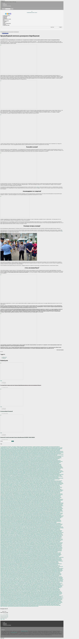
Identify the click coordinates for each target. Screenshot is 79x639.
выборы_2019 (4, 357)
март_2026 (50, 517)
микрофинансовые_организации (50, 520)
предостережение (11, 555)
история (61, 503)
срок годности (8, 578)
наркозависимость (14, 529)
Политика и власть (6, 15)
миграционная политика (27, 520)
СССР (12, 578)
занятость (32, 499)
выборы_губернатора (3, 476)
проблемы (20, 558)
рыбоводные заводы (3, 568)
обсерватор (39, 536)
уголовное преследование (28, 586)
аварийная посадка (31, 448)
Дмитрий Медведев (34, 491)
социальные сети (42, 576)
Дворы (18, 485)
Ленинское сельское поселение (47, 513)
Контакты (5, 5)
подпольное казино (8, 550)
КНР (18, 507)
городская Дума (56, 480)
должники (51, 492)
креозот (21, 511)
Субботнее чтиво (6, 25)
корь (17, 510)
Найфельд (6, 528)
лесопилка (12, 514)
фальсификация (42, 591)
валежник (12, 466)
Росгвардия (12, 566)
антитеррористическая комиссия (18, 455)
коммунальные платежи (16, 508)
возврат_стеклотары (59, 471)
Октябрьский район (38, 538)
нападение (2, 529)
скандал (54, 571)
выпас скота (48, 476)
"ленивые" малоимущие (36, 446)
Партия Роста (59, 544)
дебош (21, 485)
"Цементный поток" (3, 447)
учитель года (12, 591)
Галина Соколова (55, 477)
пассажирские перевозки (15, 545)
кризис (27, 511)
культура (17, 512)
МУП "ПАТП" (30, 526)
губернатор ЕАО (21, 483)
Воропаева (59, 472)
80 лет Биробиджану (43, 447)
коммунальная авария (8, 508)
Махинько (27, 518)
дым (5, 494)
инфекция (5, 503)
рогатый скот (29, 565)
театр (44, 581)
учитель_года (22, 591)
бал (37, 457)
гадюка (38, 477)
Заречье (58, 499)
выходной (13, 477)
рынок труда (9, 568)
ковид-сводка (23, 507)
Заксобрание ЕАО (12, 499)
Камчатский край (11, 505)
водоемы (3, 471)
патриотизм (34, 545)
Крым (37, 511)
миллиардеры (58, 520)
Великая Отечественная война (23, 467)
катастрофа (40, 505)
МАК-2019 (22, 516)
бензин (29, 459)
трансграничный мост (44, 583)
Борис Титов (47, 464)
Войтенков (18, 472)
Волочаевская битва (38, 472)
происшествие (25, 559)
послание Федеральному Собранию (22, 553)
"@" (1, 446)
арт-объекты (27, 456)
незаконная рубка (58, 531)
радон (54, 561)
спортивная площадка (32, 577)
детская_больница (60, 489)
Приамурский (31, 556)
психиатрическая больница (34, 560)
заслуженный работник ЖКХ (8, 500)
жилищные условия (12, 497)
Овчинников (2, 538)
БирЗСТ (45, 460)
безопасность (7, 459)
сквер (57, 571)
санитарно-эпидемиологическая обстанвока (18, 569)
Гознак (12, 480)
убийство (53, 585)
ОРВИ (34, 540)
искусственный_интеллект (42, 503)
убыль (61, 585)
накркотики (13, 528)
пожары (17, 551)
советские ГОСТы (42, 574)
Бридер (59, 464)
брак (54, 464)
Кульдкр (11, 512)
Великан (60, 466)
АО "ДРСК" (39, 455)
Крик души (30, 511)
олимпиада (47, 538)
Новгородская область (26, 534)
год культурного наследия (32, 479)
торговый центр (13, 583)
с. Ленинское (16, 568)
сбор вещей (46, 569)
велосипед (38, 467)
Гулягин (27, 483)
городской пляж (17, 481)
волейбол (24, 472)
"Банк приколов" (4, 446)
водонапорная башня (28, 471)
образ (1, 536)
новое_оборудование (54, 534)
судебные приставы (31, 580)
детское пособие (45, 490)
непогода (22, 532)
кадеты (29, 504)
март (47, 517)
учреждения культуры (31, 591)
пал (39, 543)
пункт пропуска (6, 561)
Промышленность (59, 559)
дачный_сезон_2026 (58, 484)
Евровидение (45, 494)
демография (15, 486)
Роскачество (16, 566)
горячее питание (32, 481)
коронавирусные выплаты (53, 509)
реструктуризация (49, 564)
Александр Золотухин (25, 452)
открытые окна (54, 541)
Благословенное (3, 463)
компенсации (29, 508)
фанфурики (9, 592)
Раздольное (13, 562)
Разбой (56, 561)
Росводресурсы (7, 566)
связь (9, 570)
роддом (32, 565)
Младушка (32, 523)
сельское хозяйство (46, 570)
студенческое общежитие (25, 579)
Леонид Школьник (56, 513)
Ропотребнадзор (57, 565)
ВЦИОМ (20, 475)
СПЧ (54, 577)
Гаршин (4, 478)
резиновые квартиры (3, 564)
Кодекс (27, 507)
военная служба (40, 471)
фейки (30, 593)
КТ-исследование (52, 511)
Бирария (42, 460)
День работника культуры (49, 488)
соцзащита (38, 575)
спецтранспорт (13, 577)
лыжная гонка (26, 515)
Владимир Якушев (32, 470)
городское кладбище (6, 481)
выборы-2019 (27, 476)
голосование (27, 480)
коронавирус (47, 509)
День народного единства (49, 487)
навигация (37, 527)
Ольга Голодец (52, 538)
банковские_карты (3, 458)
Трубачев (49, 584)
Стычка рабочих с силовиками (35, 579)
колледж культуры (31, 507)
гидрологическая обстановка (54, 478)
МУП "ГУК (26, 526)
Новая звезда (20, 534)
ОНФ (35, 539)
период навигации (54, 547)
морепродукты (46, 524)
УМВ (50, 587)
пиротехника (5, 548)
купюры (42, 512)
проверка (26, 558)
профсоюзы (2, 560)
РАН (28, 562)
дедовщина (28, 485)
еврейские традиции (39, 494)
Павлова (31, 543)
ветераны (2, 468)
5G (28, 447)
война (10, 472)
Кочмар (41, 510)
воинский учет (6, 472)
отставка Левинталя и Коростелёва (43, 542)
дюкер (8, 494)
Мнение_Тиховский (57, 523)
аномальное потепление (18, 454)
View (1, 380)
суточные (52, 580)
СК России (37, 571)
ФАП (12, 592)
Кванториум (10, 506)
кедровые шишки (24, 506)
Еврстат (52, 494)
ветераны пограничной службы (9, 468)
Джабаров (49, 490)
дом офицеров (55, 492)
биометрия (34, 460)
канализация (16, 505)
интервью (53, 502)
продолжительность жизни (56, 558)
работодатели (30, 561)
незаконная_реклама (3, 532)
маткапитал (23, 518)
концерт (41, 509)
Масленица (56, 517)
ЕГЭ (54, 494)
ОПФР (31, 540)
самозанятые (50, 568)
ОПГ (51, 539)
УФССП (59, 590)
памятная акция (56, 543)
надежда (58, 527)
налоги (40, 528)
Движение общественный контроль (9, 485)
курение (47, 512)
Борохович (51, 464)
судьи (36, 580)
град (27, 482)
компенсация (43, 508)
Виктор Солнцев (37, 469)
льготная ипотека (31, 515)
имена (38, 501)
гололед (23, 480)
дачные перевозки (51, 484)
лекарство (25, 513)
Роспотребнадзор (34, 566)
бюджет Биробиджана (53, 465)
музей (30, 525)
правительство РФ (47, 554)
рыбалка (57, 567)
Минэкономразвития (3, 523)
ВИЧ (53, 469)
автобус (44, 449)
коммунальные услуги (23, 508)
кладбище (2, 507)
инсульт (49, 502)
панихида (11, 544)
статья (22, 578)
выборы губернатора (33, 475)
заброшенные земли (3, 498)
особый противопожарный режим (6, 541)
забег (48, 497)
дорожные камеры (36, 493)
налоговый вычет (57, 528)
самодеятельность (45, 568)
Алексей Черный (38, 453)
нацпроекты (6, 531)
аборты (26, 448)
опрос (25, 540)
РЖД (13, 565)
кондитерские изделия (59, 508)
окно (31, 538)
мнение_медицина (46, 523)
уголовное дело (21, 586)
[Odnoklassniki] (7, 13)
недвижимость (21, 531)
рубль (33, 567)
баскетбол (23, 458)
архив (48, 456)
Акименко (51, 451)
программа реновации (48, 558)
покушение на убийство (38, 551)
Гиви (37, 478)
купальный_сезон (38, 512)
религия (31, 564)
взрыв (45, 468)
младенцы (29, 523)
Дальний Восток (32, 484)
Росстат (61, 566)
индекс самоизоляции (7, 502)
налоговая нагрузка (44, 528)
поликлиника (51, 551)
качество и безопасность (53, 505)
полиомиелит (55, 551)
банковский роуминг (9, 458)
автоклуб (30, 450)
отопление (25, 542)
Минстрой (45, 522)
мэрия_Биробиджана (17, 527)
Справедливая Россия (44, 577)
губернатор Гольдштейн (14, 483)
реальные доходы (48, 562)
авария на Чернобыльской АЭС (9, 449)
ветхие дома (21, 468)
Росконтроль (25, 566)
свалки (1, 570)
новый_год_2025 (42, 535)
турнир (27, 585)
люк (53, 515)
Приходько (61, 557)
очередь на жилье (13, 543)
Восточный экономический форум (33, 473)
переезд (41, 547)
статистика (19, 578)
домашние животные (8, 493)
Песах (58, 547)
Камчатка (7, 505)
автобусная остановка (50, 449)
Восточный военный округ (22, 473)
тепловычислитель (21, 582)
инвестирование (48, 501)
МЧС (62, 526)
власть (36, 470)
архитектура (51, 456)
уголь (52, 586)
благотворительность (37, 463)
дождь (8, 492)
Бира (37, 460)
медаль (33, 518)
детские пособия (14, 490)
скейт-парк (7, 572)
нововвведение (32, 534)
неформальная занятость (21, 533)
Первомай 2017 (29, 547)
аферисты (18, 457)
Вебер (58, 466)
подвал (48, 549)
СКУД (44, 572)
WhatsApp (16, 448)
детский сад (34, 490)
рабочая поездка (42, 561)
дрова (60, 493)
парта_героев (48, 544)
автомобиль (38, 450)
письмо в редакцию (10, 548)
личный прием (45, 514)
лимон (31, 514)
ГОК (14, 480)
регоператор (38, 563)
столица (41, 578)
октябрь (33, 538)
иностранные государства (38, 502)
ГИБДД (34, 478)
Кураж (44, 512)
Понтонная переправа (33, 552)
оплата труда (60, 539)
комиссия (53, 507)
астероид (55, 456)
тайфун (18, 581)
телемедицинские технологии (55, 581)
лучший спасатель (21, 515)
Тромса (40, 584)
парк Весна (41, 544)
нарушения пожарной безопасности (6, 530)
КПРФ (43, 510)
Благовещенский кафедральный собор (54, 462)
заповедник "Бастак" (42, 499)
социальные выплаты (28, 576)
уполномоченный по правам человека (48, 588)
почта (19, 554)
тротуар (42, 584)
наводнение (41, 527)
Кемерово (28, 506)
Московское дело (55, 524)
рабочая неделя (36, 561)
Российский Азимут (54, 566)
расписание (34, 562)
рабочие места (47, 561)
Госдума (48, 481)
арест (14, 456)
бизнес (16, 460)
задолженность (16, 498)
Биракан (39, 460)
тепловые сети (15, 582)
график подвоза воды (36, 482)
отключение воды (32, 541)
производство (20, 559)
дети (31, 489)
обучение (43, 536)
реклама (21, 564)
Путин (12, 561)
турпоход (29, 585)
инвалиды (43, 501)
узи (10, 587)
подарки (38, 549)
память (8, 544)
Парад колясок (21, 544)
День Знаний (13, 487)
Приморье (9, 557)
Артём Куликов (40, 456)
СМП (59, 573)
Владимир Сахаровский (25, 470)
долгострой (40, 492)
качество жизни (46, 505)
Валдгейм (2, 466)
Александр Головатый (17, 452)
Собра (19, 574)
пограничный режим (34, 549)
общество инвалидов (33, 537)
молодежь (8, 524)
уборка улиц (57, 585)
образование (4, 536)
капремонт (27, 505)
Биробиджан (53, 460)
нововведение (38, 534)
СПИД (17, 577)
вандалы (48, 466)
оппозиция (8, 540)
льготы (46, 515)
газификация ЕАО (43, 477)
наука (32, 530)
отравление (32, 542)
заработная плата (54, 499)
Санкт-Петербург (28, 569)
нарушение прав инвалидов (46, 529)
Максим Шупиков (47, 516)
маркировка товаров (38, 517)
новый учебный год (30, 535)
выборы (23, 475)
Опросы (4, 24)
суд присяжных (25, 580)
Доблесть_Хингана (48, 491)
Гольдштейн (36, 480)
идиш (4, 501)
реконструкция (25, 564)
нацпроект (2, 531)
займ (20, 498)
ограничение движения (16, 538)
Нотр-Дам (61, 535)
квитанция (17, 506)
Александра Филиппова (11, 453)
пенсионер (27, 546)
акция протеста (60, 451)
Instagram (7, 448)
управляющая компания (56, 589)
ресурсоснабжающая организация (6, 565)
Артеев (31, 456)
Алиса (47, 453)
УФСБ (49, 590)
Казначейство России (47, 504)
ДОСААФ (47, 493)
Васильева (52, 466)
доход (53, 493)
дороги (20, 493)
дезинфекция (41, 485)
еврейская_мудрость (32, 494)
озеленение (28, 538)
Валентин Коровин (26, 466)
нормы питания (53, 535)
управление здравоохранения (26, 589)
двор (16, 485)
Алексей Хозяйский (31, 453)
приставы (47, 557)
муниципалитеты (52, 525)
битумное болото (35, 462)
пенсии (24, 546)
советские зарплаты (48, 574)
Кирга (44, 506)
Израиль (35, 501)
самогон (40, 568)
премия (14, 556)
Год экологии (52, 479)
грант (32, 482)
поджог (3, 550)
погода (18, 549)
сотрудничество (29, 575)
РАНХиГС (30, 562)
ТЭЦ (39, 585)
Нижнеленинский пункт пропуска (33, 533)
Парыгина (6, 545)
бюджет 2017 (46, 465)
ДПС (58, 493)
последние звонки (31, 553)
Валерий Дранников (40, 466)
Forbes (5, 448)
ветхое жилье (26, 468)
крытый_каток (44, 511)
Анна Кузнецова (11, 454)
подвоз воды (52, 549)
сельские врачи (28, 570)
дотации (50, 493)
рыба (55, 567)
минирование (33, 521)
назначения (2, 528)
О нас (4, 3)
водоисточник (7, 471)
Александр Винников (10, 452)
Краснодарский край (58, 510)
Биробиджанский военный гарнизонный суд (46, 461)
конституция (22, 509)
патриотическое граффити (40, 545)
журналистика (38, 497)
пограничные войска (27, 549)
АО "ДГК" (35, 455)
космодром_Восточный (30, 510)
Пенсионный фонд (10, 547)
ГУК (25, 483)
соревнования (19, 575)
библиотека (13, 460)
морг (43, 524)
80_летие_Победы (50, 447)
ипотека (17, 503)
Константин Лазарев (9, 509)
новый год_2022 (18, 535)
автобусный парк (18, 450)
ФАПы (14, 592)
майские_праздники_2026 (16, 516)
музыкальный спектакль (45, 525)
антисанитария (54, 454)
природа (12, 557)
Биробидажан (48, 460)
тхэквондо (37, 585)
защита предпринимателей (34, 500)
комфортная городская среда (50, 508)
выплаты (54, 476)
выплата (51, 476)
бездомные (38, 458)
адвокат (55, 450)
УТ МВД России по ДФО (23, 590)
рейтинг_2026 (17, 564)
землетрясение (52, 500)
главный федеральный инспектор (22, 479)
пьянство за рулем (23, 561)
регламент (34, 563)
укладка (32, 587)
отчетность (61, 542)
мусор (44, 526)
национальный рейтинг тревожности (51, 530)
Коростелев (2, 510)
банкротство (15, 458)
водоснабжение (35, 471)
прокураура (54, 559)
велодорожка (30, 467)
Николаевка (41, 533)
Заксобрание (7, 499)
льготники (36, 515)
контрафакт (31, 509)
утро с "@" (38, 590)
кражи (50, 510)
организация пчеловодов (39, 540)
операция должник (55, 539)
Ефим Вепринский (38, 495)
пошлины (30, 554)
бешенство (9, 460)
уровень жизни (11, 590)
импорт (40, 501)
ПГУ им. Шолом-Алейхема (55, 545)
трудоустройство (3, 585)
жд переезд (46, 495)
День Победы (29, 488)
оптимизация (28, 540)
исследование (57, 503)
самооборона (58, 568)
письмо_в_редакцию (17, 548)
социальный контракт (48, 576)
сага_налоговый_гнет (21, 568)
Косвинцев (20, 510)
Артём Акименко (35, 456)
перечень (49, 547)
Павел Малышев (27, 543)
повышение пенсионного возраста (11, 549)
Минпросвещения (40, 522)
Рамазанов (25, 562)
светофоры (4, 570)
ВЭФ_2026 (25, 477)
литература (34, 514)
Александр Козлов (32, 452)
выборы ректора (44, 475)
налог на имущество (23, 528)
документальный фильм (13, 492)
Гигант (39, 478)
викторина (42, 469)
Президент (41, 555)
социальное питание (21, 576)
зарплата (61, 499)
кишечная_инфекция (57, 506)
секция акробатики (22, 570)
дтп (1, 494)
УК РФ (24, 587)
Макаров (32, 516)
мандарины (18, 517)
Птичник (56, 560)
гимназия (10, 479)
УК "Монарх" (21, 587)
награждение (55, 527)
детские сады (19, 490)
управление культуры (35, 589)
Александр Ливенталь (46, 452)
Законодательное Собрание (39, 498)
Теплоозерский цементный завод (46, 582)
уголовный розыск (42, 586)
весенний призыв (55, 467)
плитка (41, 548)
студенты (19, 579)
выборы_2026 (58, 475)
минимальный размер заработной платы (24, 521)
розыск (53, 565)
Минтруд (52, 522)
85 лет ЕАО (56, 447)
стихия (39, 578)
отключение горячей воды (40, 541)
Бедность (34, 458)
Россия (59, 566)
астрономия (59, 456)
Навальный (34, 527)
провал (23, 558)
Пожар (42, 550)
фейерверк (25, 593)
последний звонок (37, 553)
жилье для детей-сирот (22, 497)
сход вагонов (60, 580)
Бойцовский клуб (17, 464)
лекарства (13, 513)
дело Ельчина (10, 486)
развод (9, 562)
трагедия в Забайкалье (37, 583)
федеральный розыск (16, 593)
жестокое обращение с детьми (23, 496)
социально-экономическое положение (11, 576)
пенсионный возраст (3, 547)
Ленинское (40, 513)
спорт (19, 577)
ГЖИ (32, 478)
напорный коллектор (7, 529)
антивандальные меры (35, 454)
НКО (12, 534)
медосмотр (15, 519)
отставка (35, 542)
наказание (10, 528)
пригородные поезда (3, 557)
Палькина (48, 543)
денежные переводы (24, 486)
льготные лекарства (41, 515)
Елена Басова (19, 495)
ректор (29, 564)
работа (27, 561)
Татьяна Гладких (34, 581)
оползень (4, 540)
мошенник (12, 525)
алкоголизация (51, 453)
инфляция (9, 503)
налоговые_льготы (51, 528)
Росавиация (2, 566)
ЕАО (10, 494)
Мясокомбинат (25, 527)
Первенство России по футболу (21, 547)
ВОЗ (55, 471)
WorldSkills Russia (22, 448)
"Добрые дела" (18, 446)
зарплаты (1, 500)
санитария (9, 569)
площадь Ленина (45, 548)
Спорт (4, 22)
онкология (26, 539)
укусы (38, 587)
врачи (48, 473)
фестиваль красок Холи (11, 594)
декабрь (44, 485)
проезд (9, 559)
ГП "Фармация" (21, 482)
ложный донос (2, 515)
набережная (30, 527)
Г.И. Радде (35, 477)
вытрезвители (8, 477)
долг (18, 492)
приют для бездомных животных (8, 558)
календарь (52, 504)
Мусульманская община (55, 526)
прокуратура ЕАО (44, 559)
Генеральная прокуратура (11, 478)
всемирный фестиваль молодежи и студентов (20, 474)
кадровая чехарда (33, 504)
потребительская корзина (9, 554)
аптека (57, 455)
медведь (40, 518)
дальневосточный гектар (25, 484)
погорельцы (21, 549)
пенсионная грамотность (41, 546)
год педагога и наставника (41, 479)
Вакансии (5, 4)
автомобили (34, 450)
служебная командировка (7, 573)
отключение (27, 541)
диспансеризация (7, 491)
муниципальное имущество (8, 526)
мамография (10, 517)
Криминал (34, 511)
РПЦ (22, 567)
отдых (24, 541)
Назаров (61, 527)
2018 (18, 447)
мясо (22, 527)
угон (53, 586)
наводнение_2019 (47, 527)
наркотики (39, 529)
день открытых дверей (58, 487)
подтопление (27, 550)
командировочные (45, 507)
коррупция (15, 510)
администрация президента (35, 451)
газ (40, 477)
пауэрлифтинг (47, 545)
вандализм (45, 466)
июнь (7, 504)
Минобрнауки (25, 522)
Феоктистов (49, 593)
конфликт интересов (36, 509)
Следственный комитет (52, 572)
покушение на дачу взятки (30, 551)
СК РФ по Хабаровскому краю (46, 571)
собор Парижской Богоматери (13, 574)
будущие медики (20, 465)
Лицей (37, 514)
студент (16, 579)
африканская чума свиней (24, 457)
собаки (6, 574)
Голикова (16, 480)
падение (36, 543)
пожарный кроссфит (58, 550)
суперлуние (46, 580)
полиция (18, 552)
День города (42, 486)
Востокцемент (15, 473)
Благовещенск (45, 462)
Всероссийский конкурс (4, 475)
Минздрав (15, 521)
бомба (38, 464)
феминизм (43, 593)
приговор (57, 556)
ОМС (9, 539)
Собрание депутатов (23, 574)
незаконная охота (52, 531)
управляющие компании (4, 590)
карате (34, 505)
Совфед (53, 574)
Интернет (56, 502)
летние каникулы (17, 514)
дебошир (24, 485)
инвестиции (53, 501)
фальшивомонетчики (3, 592)
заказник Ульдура (24, 498)
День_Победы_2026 (3, 489)
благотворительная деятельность (27, 463)
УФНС (47, 590)
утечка (28, 590)
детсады (33, 489)
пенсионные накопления (57, 546)
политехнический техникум (4, 552)
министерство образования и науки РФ (42, 521)
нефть (27, 533)
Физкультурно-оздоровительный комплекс (46, 594)
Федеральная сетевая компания (51, 592)
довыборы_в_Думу (3, 492)
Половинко (21, 552)
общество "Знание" (26, 537)
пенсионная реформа (49, 546)
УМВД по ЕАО (55, 587)
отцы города (51, 542)
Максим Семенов (42, 516)
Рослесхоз (29, 566)
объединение (49, 537)
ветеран (61, 467)
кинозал (31, 506)
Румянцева (47, 567)
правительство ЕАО (41, 554)
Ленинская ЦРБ (30, 513)
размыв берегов (18, 562)
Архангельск (45, 456)
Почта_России (26, 554)
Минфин (55, 522)
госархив (43, 481)
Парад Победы (27, 544)
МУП (14, 526)
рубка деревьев (27, 567)
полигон (47, 551)
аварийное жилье (37, 448)
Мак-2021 (29, 516)
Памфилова (52, 543)
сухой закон (56, 580)
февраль (25, 592)
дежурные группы (36, 485)
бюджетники (59, 465)
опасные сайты (47, 539)
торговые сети (7, 583)
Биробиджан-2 (58, 460)
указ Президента (28, 587)
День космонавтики (26, 487)
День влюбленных (31, 486)
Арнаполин (23, 456)
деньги (14, 489)
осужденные (21, 541)
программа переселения (40, 558)
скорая (37, 572)
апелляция (43, 455)
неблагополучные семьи (14, 531)
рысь (13, 568)
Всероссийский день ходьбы (58, 474)
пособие (42, 553)
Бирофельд (17, 462)
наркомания (26, 529)
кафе (43, 505)
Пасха (29, 545)
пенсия (15, 547)
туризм (21, 585)
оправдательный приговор (14, 540)
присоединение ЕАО (34, 557)
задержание (11, 498)
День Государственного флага (49, 486)
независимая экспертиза (32, 531)
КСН (48, 511)
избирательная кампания (13, 501)
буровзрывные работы (34, 465)
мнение (35, 523)
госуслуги (13, 482)
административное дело (26, 451)
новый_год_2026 (47, 535)
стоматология (50, 578)
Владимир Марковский (4, 470)
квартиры (14, 506)
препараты (18, 556)
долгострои (36, 492)
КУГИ (60, 511)
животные (58, 496)
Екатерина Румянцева (13, 495)
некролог (8, 532)
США (16, 581)
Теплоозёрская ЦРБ (36, 582)
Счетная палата (2, 581)
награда (51, 527)
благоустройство (53, 463)
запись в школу (36, 499)
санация (5, 569)
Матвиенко (12, 518)
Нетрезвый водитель (6, 533)
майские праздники (3, 516)
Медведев (36, 518)
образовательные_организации (20, 536)
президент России (46, 555)
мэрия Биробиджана (10, 527)
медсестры (24, 519)
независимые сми (39, 531)
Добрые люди (53, 491)
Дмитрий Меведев (28, 491)
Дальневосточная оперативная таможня (50, 483)
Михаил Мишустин (18, 523)
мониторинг (34, 524)
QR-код (12, 448)
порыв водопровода (48, 552)
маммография (5, 517)
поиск (20, 551)
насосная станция (21, 530)
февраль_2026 (29, 592)
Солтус (4, 575)
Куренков (50, 512)
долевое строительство (46, 492)
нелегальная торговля (14, 532)
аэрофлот (35, 457)
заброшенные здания (57, 497)
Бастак (26, 458)
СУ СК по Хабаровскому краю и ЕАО (52, 579)
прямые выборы (22, 560)
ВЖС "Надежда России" (40, 468)
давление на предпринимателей (34, 483)
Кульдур (14, 512)
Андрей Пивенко (6, 454)
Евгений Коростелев (18, 494)
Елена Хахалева (29, 495)
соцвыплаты (34, 575)
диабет (58, 490)
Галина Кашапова (49, 477)
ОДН (23, 538)
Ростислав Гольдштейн (7, 567)
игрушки (1, 501)
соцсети (1, 577)
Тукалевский (15, 585)
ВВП (56, 466)
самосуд (61, 568)
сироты (15, 571)
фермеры (53, 593)
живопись (49, 496)
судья (38, 580)
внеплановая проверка (41, 470)
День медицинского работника (39, 487)
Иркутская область (27, 503)
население (16, 530)
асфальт (1, 457)
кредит (1, 511)
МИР (12, 523)
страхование (60, 578)
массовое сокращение (6, 518)
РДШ (44, 562)
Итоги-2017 (2, 504)
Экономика (5, 16)
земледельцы (47, 500)
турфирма (33, 585)
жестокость (43, 496)
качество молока (60, 505)
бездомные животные (44, 458)
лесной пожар (2, 514)
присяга (50, 557)
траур (31, 584)
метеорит (14, 520)
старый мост (15, 578)
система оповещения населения (28, 571)
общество (21, 537)
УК (11, 587)
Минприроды (30, 522)
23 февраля (21, 447)
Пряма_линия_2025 (11, 560)
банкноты (54, 457)
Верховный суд (42, 467)
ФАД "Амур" (37, 591)
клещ (5, 507)
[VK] (9, 13)
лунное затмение (15, 515)
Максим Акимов (36, 516)
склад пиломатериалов (32, 572)
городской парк (12, 481)
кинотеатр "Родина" (40, 506)
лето (20, 514)
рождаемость (45, 565)
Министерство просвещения (53, 521)
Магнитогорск (56, 515)
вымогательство (43, 476)
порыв (44, 552)
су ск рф (59, 579)
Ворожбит (55, 472)
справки (52, 577)
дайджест (42, 483)
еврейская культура (25, 494)
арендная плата (10, 456)
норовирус (57, 535)
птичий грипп (52, 560)
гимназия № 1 (14, 479)
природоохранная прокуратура (26, 557)
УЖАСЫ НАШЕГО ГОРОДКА (5, 587)
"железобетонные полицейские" (26, 446)
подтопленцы (32, 550)
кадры (37, 504)
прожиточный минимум (14, 559)
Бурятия (39, 465)
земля (56, 500)
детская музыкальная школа (46, 489)
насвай (13, 530)
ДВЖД (1, 485)
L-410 (10, 448)
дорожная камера (25, 493)
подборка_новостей (43, 549)
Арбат (62, 455)
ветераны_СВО (16, 468)
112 (16, 447)
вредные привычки (52, 473)
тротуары (46, 584)
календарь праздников (58, 504)
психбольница (27, 560)
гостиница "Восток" (8, 482)
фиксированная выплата (57, 594)
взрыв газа (48, 468)
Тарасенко (25, 581)
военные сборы (46, 471)
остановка (13, 541)
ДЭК (6, 494)
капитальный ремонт (22, 505)
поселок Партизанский (12, 553)
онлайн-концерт (31, 539)
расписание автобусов (39, 562)
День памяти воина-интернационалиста (7, 488)
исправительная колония (51, 503)
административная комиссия (5, 451)
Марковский (44, 517)
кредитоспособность (13, 511)
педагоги (13, 546)
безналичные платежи (51, 458)
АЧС (29, 457)
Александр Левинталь (38, 452)
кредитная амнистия (6, 511)
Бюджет (42, 465)
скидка (10, 572)
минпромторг (35, 522)
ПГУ (50, 545)
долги (20, 492)
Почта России (22, 554)
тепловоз (11, 582)
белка (27, 459)
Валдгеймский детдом (7, 466)
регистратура (30, 563)
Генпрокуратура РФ (24, 478)
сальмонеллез (31, 568)
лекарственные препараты (19, 513)
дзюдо (56, 490)
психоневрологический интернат (44, 560)
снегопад (1, 574)
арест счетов (17, 456)
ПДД (61, 545)
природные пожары (17, 557)
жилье (16, 497)
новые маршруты (3, 535)
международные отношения (40, 519)
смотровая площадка (54, 573)
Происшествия (6, 20)
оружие (44, 540)
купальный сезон (32, 512)
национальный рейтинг (41, 530)
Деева (31, 485)
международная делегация (30, 519)
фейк (28, 593)
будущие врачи (14, 465)
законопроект (58, 498)
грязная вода (2, 483)
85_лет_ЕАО (60, 447)
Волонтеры (29, 472)
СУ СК (41, 579)
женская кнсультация (6, 496)
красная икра (53, 510)
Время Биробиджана (8, 474)
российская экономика (47, 566)
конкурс (1, 509)
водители (60, 470)
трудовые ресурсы (60, 584)
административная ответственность (16, 451)
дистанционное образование (20, 491)
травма (28, 583)
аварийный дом (48, 448)
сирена (6, 571)
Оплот (1, 540)
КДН (20, 506)
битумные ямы (40, 462)
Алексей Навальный (25, 453)
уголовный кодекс (36, 586)
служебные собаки (15, 573)
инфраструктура (13, 503)
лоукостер (10, 515)
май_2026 (61, 515)
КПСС (46, 510)
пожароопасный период (4, 551)
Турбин (18, 585)
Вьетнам (19, 477)
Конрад (4, 509)
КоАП (20, 507)
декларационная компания (50, 485)
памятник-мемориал (3, 544)
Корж (44, 509)
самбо (38, 568)
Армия (20, 456)
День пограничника (35, 488)
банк (39, 457)
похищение (15, 554)
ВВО (55, 466)
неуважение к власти (13, 533)
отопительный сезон (20, 542)
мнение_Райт (51, 523)
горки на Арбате (50, 480)
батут (32, 458)
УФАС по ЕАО (44, 590)
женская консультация (14, 496)
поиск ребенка (23, 551)
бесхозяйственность (3, 460)
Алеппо (42, 453)
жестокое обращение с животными (35, 496)
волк (26, 472)
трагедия (31, 583)
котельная (38, 510)
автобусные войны (57, 449)
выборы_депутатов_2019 (11, 476)
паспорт (9, 545)
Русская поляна (51, 567)
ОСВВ (47, 540)
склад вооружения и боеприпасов (22, 572)
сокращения (59, 574)
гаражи (1, 478)
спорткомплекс (38, 577)
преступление (22, 556)
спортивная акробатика (24, 577)
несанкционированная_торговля (35, 532)
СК (34, 571)
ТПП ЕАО (25, 583)
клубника (9, 507)
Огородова (6, 538)
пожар (39, 550)
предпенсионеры (22, 555)
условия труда (16, 590)
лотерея (6, 515)
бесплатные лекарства (41, 459)
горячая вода (22, 481)
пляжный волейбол (51, 548)
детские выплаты (9, 490)
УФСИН (56, 590)
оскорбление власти (57, 540)
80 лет (39, 447)
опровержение (21, 540)
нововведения (48, 534)
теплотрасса (57, 582)
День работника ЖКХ (41, 488)
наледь (16, 528)
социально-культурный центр (45, 575)
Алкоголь (55, 453)
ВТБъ (17, 475)
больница (23, 464)
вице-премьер (49, 469)
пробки (17, 558)
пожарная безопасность (47, 550)
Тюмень (41, 585)
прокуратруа (34, 559)
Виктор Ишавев (22, 469)
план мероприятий (27, 548)
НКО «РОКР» (15, 534)
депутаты (20, 489)
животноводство (54, 496)
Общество (5, 17)
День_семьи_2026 (10, 489)
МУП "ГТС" (23, 526)
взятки (7, 469)
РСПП (24, 567)
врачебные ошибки (43, 473)
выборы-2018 (23, 476)
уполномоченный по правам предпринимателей (22, 588)
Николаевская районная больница (56, 533)
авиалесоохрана (32, 449)
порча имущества (40, 552)
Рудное (36, 567)
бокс (21, 464)
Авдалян (18, 449)
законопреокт (53, 498)
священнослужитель (13, 570)
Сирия (9, 571)
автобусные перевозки (12, 450)
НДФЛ (9, 531)
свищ (7, 570)
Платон (38, 548)
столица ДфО (45, 578)
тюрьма (44, 585)
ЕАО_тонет (13, 494)
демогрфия (19, 486)
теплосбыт (53, 582)
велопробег (35, 467)
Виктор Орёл (32, 469)
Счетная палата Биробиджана (10, 581)
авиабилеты (22, 449)
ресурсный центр (55, 564)
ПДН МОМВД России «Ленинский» (6, 546)
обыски (59, 537)
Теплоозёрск (27, 582)
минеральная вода (10, 521)
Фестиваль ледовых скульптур (20, 594)
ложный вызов (58, 514)
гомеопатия (40, 480)
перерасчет (45, 547)
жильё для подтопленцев (30, 497)
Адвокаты (58, 450)
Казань (42, 504)
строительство (9, 579)
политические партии (13, 552)
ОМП (7, 539)
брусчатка (4, 465)
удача (61, 586)
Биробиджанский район (11, 462)
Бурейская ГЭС (28, 465)
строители (5, 579)
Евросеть (49, 494)
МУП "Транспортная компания (38, 526)
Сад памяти (27, 568)
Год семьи (48, 479)
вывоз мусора (32, 476)
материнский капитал (17, 518)
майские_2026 (9, 516)
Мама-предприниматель (58, 516)
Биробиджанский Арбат (35, 461)
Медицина (5, 18)
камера (1, 505)
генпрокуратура (18, 478)
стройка (13, 579)
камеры (4, 505)
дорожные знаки (30, 493)
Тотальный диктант (20, 583)
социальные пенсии (35, 576)
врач (39, 473)
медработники (19, 519)
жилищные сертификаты (4, 497)
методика (17, 520)
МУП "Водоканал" (18, 526)
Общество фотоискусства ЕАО (42, 537)
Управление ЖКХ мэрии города (16, 589)
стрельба (1, 579)
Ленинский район (36, 513)
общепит (46, 536)
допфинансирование (15, 493)
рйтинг (26, 565)
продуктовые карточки (4, 559)
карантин (31, 505)
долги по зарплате (24, 492)
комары (50, 507)
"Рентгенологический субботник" (54, 446)
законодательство (47, 498)
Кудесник (3, 512)
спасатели (6, 577)
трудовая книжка (54, 584)
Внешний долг (47, 470)
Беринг (32, 459)
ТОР (1, 583)
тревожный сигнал (36, 584)
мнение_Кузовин (40, 523)
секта (18, 570)
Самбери (35, 568)
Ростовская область (14, 567)
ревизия (57, 562)
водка (1, 471)
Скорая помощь (40, 572)
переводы (38, 547)
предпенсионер (17, 555)
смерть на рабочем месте (34, 573)
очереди (8, 543)
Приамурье (36, 556)
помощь (27, 552)
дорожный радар (43, 493)
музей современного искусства (36, 525)
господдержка (58, 481)
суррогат (49, 580)
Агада (46, 450)
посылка (59, 553)
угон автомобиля (57, 586)
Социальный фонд (55, 576)
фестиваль (56, 593)
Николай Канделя (3, 534)
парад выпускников (16, 544)
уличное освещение (42, 587)
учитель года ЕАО (17, 591)
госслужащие (2, 482)
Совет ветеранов (30, 574)
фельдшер (39, 593)
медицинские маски (56, 518)
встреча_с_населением (12, 475)
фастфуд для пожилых (20, 592)
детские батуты (3, 490)
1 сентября (14, 447)
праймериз (59, 554)
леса (61, 513)
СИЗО (4, 571)
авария (3, 449)
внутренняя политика (53, 470)
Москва (50, 524)
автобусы (23, 450)
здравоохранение (42, 500)
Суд (22, 580)
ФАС (16, 592)
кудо (6, 512)
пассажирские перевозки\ (23, 545)
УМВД (52, 587)
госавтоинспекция (38, 481)
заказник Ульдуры (30, 498)
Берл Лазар (35, 459)
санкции (32, 569)
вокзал (21, 472)
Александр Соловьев (59, 452)
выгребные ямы (37, 476)
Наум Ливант (35, 530)
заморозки (29, 499)
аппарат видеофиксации (49, 455)
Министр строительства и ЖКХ (12, 522)
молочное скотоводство (16, 524)
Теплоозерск (31, 582)
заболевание (51, 497)
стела (24, 578)
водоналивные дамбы (21, 471)
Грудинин (55, 482)
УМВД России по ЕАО (10, 588)
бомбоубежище (42, 464)
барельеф (19, 458)
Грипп (52, 482)
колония (36, 507)
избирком (19, 501)
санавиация (2, 569)
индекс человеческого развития (16, 502)
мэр (3, 527)
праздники (56, 554)
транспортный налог (26, 584)
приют (1, 558)
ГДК (6, 478)
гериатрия (30, 478)
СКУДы (46, 572)
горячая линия (27, 481)
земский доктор (60, 500)
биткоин (20, 462)
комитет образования (58, 507)
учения (5, 591)
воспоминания (11, 473)
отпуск (28, 542)
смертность (20, 573)
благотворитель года (9, 463)
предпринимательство (35, 555)
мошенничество (20, 525)
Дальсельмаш (37, 484)
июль (5, 504)
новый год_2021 (12, 535)
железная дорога (51, 495)
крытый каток (40, 511)
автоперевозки (42, 450)
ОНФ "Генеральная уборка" (40, 539)
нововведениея (43, 534)
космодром (24, 510)
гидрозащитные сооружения (45, 478)
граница (29, 482)
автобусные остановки (4, 450)
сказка (52, 571)
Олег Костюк (43, 538)
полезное (44, 551)
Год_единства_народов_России (5, 480)
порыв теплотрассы (55, 552)
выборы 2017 (27, 475)
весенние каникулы (48, 467)
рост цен (1, 567)
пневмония (57, 548)
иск (30, 503)
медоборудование (10, 519)
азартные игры (42, 451)
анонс (30, 454)
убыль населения (3, 586)
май (59, 515)
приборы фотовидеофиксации (43, 556)
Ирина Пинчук (21, 503)
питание (22, 548)
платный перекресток (33, 548)
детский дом (24, 490)
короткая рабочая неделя (8, 510)
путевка (10, 561)
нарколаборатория (20, 529)
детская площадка (54, 489)
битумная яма (24, 462)
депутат (17, 489)
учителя (26, 591)
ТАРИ (28, 581)
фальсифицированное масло (50, 591)
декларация (57, 485)
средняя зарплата (3, 578)
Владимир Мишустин (11, 470)
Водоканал (12, 471)
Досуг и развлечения (7, 23)
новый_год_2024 (36, 535)
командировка (40, 507)
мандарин (14, 517)
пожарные (53, 550)
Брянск (7, 465)
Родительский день (37, 565)
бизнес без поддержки (22, 460)
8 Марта (36, 447)
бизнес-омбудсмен (29, 460)
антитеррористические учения (29, 455)
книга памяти (13, 507)
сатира (39, 569)
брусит (1, 465)
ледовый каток (5, 513)
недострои (26, 531)
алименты (44, 453)
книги (17, 507)
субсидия (18, 580)
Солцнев (7, 575)
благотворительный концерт (46, 463)
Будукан (10, 465)
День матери (32, 487)
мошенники (16, 525)
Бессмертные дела (48, 459)
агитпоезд (49, 450)
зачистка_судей (15, 500)
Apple (3, 448)
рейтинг (13, 564)
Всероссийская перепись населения (34, 474)
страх (57, 578)
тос (16, 583)
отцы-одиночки (56, 542)
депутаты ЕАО (24, 489)
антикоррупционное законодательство (45, 454)
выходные (16, 477)
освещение (50, 540)
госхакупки (16, 482)
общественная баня (51, 536)
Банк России (48, 457)
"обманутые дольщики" (45, 446)
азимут (46, 451)
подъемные (36, 550)
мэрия (5, 527)
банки (51, 457)
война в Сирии (13, 472)
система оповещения (19, 571)
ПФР (14, 561)
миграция (43, 520)
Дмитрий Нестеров (41, 491)
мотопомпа (8, 525)
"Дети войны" (13, 446)
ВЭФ (22, 477)
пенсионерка (31, 546)
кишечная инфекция (51, 506)
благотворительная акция (17, 463)
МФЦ (60, 526)
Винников (45, 469)
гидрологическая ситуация (4, 479)
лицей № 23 (41, 514)
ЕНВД (34, 495)
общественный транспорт (15, 537)
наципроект (60, 530)
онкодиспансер (14, 539)
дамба (41, 484)
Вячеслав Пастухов (30, 477)
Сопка (16, 575)
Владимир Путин (18, 470)
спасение (9, 577)
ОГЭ (21, 538)
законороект (2, 499)
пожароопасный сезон (12, 551)
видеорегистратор (16, 469)
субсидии (15, 580)
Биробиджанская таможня (18, 461)
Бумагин (24, 465)
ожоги (25, 538)
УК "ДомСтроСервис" (15, 587)
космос (35, 510)
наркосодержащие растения (33, 529)
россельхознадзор (40, 566)
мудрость (27, 525)
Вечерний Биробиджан (32, 468)
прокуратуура (49, 559)
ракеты (22, 562)
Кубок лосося (57, 511)
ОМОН (5, 539)
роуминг (19, 567)
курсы (53, 512)
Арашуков (59, 455)
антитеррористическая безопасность (6, 455)
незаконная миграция (45, 531)
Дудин (3, 494)
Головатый (4, 358)
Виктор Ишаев (27, 469)
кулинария (8, 512)
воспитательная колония (4, 473)
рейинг (10, 564)
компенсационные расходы (36, 508)
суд (20, 580)
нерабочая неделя (27, 532)
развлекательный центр (4, 562)
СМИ (39, 573)
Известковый (23, 501)
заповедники (48, 499)
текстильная (48, 581)
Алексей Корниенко (18, 453)
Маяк (29, 518)
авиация (42, 449)
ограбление (10, 538)
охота (1, 543)
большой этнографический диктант (31, 464)
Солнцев (1, 575)
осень (53, 540)
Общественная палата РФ (6, 537)
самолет (54, 568)
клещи (7, 507)
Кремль (18, 511)
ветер (59, 467)
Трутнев (7, 585)
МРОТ (24, 525)
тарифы (30, 581)
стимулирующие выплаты (30, 578)
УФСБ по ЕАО (52, 590)
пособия (44, 553)
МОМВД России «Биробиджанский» (26, 524)
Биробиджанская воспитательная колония (7, 461)
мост (58, 524)
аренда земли (4, 456)
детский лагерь (29, 490)
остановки (17, 541)
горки (47, 480)
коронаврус (60, 509)
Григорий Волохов (48, 482)
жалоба (42, 495)
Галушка (59, 477)
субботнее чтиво (7, 580)
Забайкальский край (44, 497)
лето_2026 (23, 514)
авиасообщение (38, 449)
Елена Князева (23, 495)
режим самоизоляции (51, 563)
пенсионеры (35, 546)
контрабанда (27, 509)
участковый (2, 591)
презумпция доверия (9, 556)
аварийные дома (43, 448)
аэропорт (32, 457)
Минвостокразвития (3, 521)
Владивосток (58, 469)
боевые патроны (7, 464)
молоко (11, 524)
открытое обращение (48, 541)
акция (57, 451)
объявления (54, 537)
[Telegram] (5, 13)
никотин (7, 534)
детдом (28, 489)
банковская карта (58, 457)
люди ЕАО (50, 515)
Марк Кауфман (32, 517)
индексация (23, 502)
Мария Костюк (27, 517)
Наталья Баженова (28, 530)
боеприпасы (12, 464)
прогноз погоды (33, 558)
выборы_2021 (54, 475)
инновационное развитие (30, 502)
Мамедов (1, 517)
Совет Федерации (36, 574)
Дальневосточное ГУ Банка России (15, 484)
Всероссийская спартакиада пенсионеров (47, 474)
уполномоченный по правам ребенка (36, 588)
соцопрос (60, 576)
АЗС (48, 451)
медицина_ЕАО (50, 518)
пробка (15, 558)
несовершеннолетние (55, 532)
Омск (11, 539)
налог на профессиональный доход (33, 528)
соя (3, 577)
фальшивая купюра (58, 591)
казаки (40, 504)
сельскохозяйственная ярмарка (55, 570)
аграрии (52, 450)
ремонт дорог (38, 564)
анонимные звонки (25, 454)
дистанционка (12, 491)
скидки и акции (14, 572)
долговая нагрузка (30, 492)
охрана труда (4, 543)
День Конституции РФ (19, 487)
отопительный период (13, 542)
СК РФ (40, 571)
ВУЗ (18, 475)
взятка (5, 469)
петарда (60, 547)
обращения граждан (33, 536)
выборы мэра (39, 475)
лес (60, 513)
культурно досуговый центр (24, 512)
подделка (55, 549)
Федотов (21, 593)
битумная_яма (29, 462)
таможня (21, 581)
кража (48, 510)
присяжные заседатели (56, 557)
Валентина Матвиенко (33, 466)
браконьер (56, 464)
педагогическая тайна (19, 546)
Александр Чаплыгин (3, 453)
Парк (38, 544)
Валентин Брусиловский (18, 466)
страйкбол (54, 578)
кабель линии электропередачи (17, 504)
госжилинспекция (53, 481)
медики (43, 518)
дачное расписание (45, 484)
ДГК (19, 485)
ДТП (61, 493)
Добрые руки (58, 491)
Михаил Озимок (24, 523)
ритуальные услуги (21, 565)
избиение (7, 501)
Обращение (28, 536)
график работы (42, 482)
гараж (62, 477)
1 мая (11, 447)
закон (34, 498)
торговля (3, 583)
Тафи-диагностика (40, 581)
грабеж (25, 482)
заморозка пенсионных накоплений (21, 499)
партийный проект (53, 544)
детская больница (38, 489)
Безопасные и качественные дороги (15, 459)
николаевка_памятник (46, 533)
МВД (31, 518)
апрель (54, 455)
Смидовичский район (47, 573)
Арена (1, 456)
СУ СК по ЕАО (44, 579)
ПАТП (31, 545)
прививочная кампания (52, 556)
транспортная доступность (12, 584)
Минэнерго (9, 523)
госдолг (46, 481)
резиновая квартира (58, 563)
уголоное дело (48, 586)
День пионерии (24, 488)
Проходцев (6, 560)
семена (61, 570)
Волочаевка (33, 472)
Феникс (46, 593)
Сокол (56, 574)
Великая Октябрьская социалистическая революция (9, 467)
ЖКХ (3, 19)
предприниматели (28, 555)
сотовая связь (24, 575)
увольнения (17, 586)
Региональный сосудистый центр (22, 563)
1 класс (9, 447)
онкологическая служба (21, 539)
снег (60, 573)
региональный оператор (12, 563)
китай (46, 506)
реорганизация (43, 564)
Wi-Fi (18, 448)
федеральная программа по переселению (39, 592)
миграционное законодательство (36, 520)
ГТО (5, 483)
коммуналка (2, 508)
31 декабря (25, 447)
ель (32, 495)
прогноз (29, 558)
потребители (2, 554)
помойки (24, 552)
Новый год (8, 535)
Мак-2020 (25, 516)
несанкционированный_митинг (46, 532)
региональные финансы (4, 563)
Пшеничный (17, 561)
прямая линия (17, 560)
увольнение (13, 586)
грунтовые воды (60, 482)
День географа (37, 486)
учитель (8, 591)
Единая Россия (57, 494)
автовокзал (27, 450)
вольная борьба (51, 472)
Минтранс (48, 522)
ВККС (55, 469)
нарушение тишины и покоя (55, 529)
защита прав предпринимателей (23, 500)
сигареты (1, 571)
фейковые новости (34, 593)
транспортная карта (20, 584)
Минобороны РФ (20, 522)
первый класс (34, 547)
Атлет (12, 457)
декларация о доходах (4, 486)
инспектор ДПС (45, 502)
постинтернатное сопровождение (52, 553)
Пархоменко (2, 545)
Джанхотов (53, 490)
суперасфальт (41, 580)
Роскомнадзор (20, 566)
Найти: (1, 441)
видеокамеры (11, 469)
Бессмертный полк (54, 459)
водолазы (16, 471)
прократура (30, 559)
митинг (14, 523)
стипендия (36, 578)
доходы (55, 493)
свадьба (58, 569)
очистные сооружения (20, 543)
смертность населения (26, 573)
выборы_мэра (18, 476)
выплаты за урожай (59, 476)
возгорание (2, 472)
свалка (61, 569)
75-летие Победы (32, 447)
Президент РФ (52, 555)
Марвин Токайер (22, 517)
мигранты (21, 520)
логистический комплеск (52, 514)
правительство (35, 554)
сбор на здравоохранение (52, 569)
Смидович (42, 573)
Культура (4, 21)
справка (49, 577)
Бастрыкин (29, 458)
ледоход (9, 513)
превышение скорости (4, 555)
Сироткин (12, 571)
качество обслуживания (4, 506)
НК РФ (10, 534)
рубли (31, 567)
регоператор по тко (44, 563)
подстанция (23, 550)
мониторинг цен (39, 524)
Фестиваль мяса (28, 594)
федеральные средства (8, 593)
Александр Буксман (3, 452)
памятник (60, 543)
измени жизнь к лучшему (29, 501)
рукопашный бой (42, 567)
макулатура (52, 516)
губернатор (8, 483)
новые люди (60, 534)
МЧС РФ (1, 527)
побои (4, 549)
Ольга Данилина (57, 538)
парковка (44, 544)
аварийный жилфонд (54, 448)
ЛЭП (48, 515)
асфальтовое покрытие (7, 457)
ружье (38, 567)
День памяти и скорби (17, 488)
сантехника (36, 569)
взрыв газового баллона (54, 468)
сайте (62, 230)
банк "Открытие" (43, 457)
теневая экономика (6, 582)
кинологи (35, 506)
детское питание (39, 490)
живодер (46, 496)
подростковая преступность (16, 550)
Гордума (44, 480)
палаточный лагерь (43, 543)
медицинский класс (3, 519)
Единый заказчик (6, 495)
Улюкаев (47, 587)
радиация (51, 561)
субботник (11, 580)
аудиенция (15, 457)
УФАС (41, 590)
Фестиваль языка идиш (35, 594)
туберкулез (11, 585)
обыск (57, 537)
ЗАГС (8, 498)
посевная (6, 553)
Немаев (19, 532)
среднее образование (59, 577)
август (16, 449)
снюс (4, 574)
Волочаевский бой (45, 472)
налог (19, 528)
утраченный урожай (32, 590)
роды (42, 565)
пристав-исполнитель (42, 557)
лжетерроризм (27, 514)
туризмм (24, 585)
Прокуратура (39, 559)
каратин (36, 505)
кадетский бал (25, 504)
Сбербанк (42, 569)
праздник (52, 554)
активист (54, 451)
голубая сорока (31, 480)
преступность (26, 556)
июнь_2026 (10, 504)
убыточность (8, 586)
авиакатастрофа (26, 449)
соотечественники (12, 575)
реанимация (54, 562)
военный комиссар (52, 471)
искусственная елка (34, 503)
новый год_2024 (24, 535)
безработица (23, 459)
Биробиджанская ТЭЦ (27, 461)
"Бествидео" (9, 446)
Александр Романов (53, 452)
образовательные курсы (11, 536)
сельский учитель (40, 570)
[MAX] (10, 13)
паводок (34, 543)
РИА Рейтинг (16, 565)
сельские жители (34, 570)
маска (53, 517)
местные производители (8, 520)
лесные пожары (7, 514)
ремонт (34, 564)
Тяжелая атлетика (49, 585)
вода (58, 470)
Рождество (50, 565)
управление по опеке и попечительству (45, 589)
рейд (8, 564)
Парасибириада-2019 (33, 544)
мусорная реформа (48, 526)
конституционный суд (16, 509)
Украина (35, 587)
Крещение (24, 511)
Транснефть (5, 584)
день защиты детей (7, 487)
